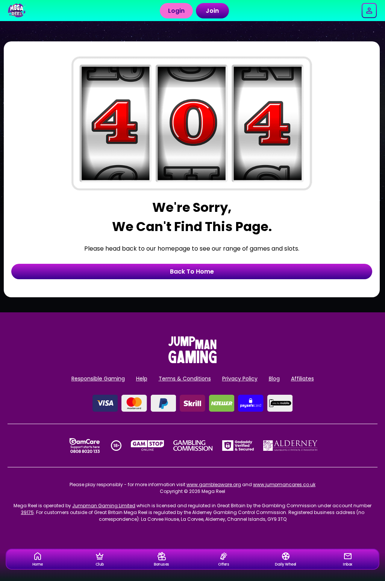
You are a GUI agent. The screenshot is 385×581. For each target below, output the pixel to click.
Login (176, 10)
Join (212, 10)
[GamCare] (85, 445)
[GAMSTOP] (147, 445)
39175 (27, 512)
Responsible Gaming (98, 378)
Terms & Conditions (185, 378)
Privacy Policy (240, 378)
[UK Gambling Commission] (192, 445)
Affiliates (302, 378)
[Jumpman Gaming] (192, 361)
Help (141, 378)
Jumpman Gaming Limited (103, 505)
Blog (274, 378)
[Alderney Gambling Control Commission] (290, 445)
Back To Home (192, 271)
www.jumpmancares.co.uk (284, 484)
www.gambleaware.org (213, 484)
